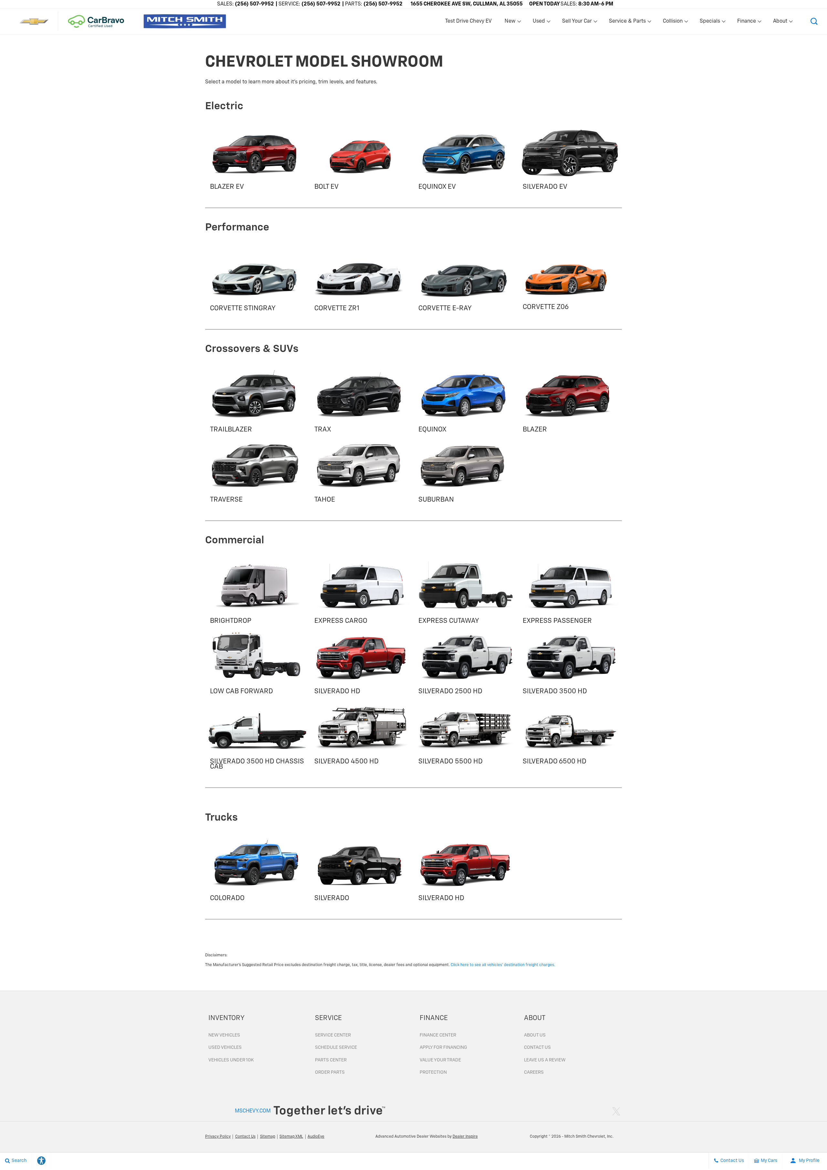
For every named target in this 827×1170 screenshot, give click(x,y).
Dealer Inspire (465, 1137)
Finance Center (438, 1035)
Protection (433, 1072)
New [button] (511, 23)
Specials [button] (709, 23)
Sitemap (267, 1137)
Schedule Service (336, 1047)
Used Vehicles (225, 1047)
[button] (814, 21)
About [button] (780, 23)
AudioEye (316, 1137)
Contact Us (537, 1047)
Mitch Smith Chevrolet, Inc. (588, 1137)
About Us (535, 1035)
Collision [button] (673, 23)
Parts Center (331, 1060)
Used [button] (539, 23)
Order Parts (330, 1072)
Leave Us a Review (545, 1060)
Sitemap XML (291, 1137)
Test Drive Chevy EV (468, 21)
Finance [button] (746, 23)
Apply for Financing (443, 1047)
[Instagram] (608, 1111)
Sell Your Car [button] (577, 23)
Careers (534, 1072)
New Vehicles (224, 1035)
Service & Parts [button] (627, 23)
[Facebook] (602, 1111)
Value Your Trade (440, 1060)
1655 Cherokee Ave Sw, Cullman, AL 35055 (467, 4)
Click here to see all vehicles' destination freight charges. (503, 965)
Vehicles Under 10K (231, 1060)
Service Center (333, 1035)
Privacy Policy (218, 1137)
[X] (616, 1111)
